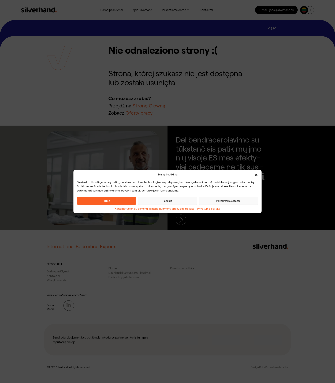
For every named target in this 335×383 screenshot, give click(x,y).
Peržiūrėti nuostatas (228, 200)
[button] (256, 174)
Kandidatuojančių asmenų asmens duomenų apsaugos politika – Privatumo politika (167, 208)
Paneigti (167, 200)
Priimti (106, 200)
